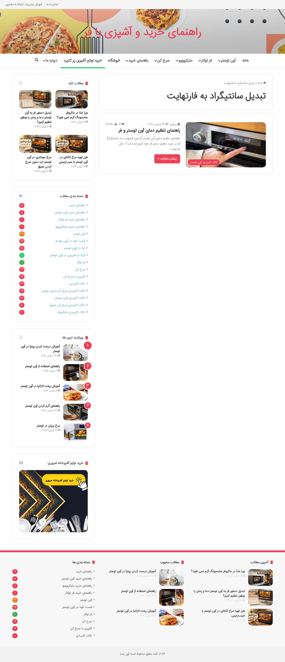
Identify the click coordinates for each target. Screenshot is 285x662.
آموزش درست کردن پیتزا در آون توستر (40, 349)
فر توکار (206, 60)
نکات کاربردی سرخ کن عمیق (67, 305)
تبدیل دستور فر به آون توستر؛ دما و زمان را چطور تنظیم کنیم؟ (35, 117)
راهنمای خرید (138, 60)
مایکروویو (185, 60)
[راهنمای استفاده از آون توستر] (75, 372)
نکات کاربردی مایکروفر (71, 312)
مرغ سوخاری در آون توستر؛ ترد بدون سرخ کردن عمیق (38, 162)
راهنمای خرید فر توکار (71, 219)
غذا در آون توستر (74, 248)
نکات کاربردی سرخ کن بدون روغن (63, 290)
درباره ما (51, 60)
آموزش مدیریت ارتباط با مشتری (24, 4)
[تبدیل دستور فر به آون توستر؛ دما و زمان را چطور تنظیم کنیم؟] (35, 99)
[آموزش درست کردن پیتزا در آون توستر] (75, 352)
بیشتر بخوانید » (167, 158)
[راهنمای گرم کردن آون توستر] (75, 412)
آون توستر (228, 60)
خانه (245, 60)
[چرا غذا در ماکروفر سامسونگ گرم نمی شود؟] (71, 99)
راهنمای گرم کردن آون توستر (42, 406)
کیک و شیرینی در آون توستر (67, 255)
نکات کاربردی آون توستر (70, 298)
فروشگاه (114, 60)
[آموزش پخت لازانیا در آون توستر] (75, 392)
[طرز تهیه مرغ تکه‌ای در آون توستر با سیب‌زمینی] (71, 144)
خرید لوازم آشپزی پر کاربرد (83, 60)
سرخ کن (163, 60)
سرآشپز (173, 124)
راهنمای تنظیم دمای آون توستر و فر (149, 130)
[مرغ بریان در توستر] (75, 432)
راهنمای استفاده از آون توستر (42, 366)
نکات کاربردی (77, 283)
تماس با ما (52, 4)
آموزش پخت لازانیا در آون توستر (40, 386)
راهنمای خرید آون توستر (70, 212)
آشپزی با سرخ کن (74, 276)
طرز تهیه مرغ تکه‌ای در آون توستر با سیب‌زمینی (73, 160)
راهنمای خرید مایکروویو (70, 226)
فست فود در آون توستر (70, 241)
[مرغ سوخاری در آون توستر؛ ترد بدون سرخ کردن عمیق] (35, 144)
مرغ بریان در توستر (48, 425)
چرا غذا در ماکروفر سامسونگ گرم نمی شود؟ (72, 115)
